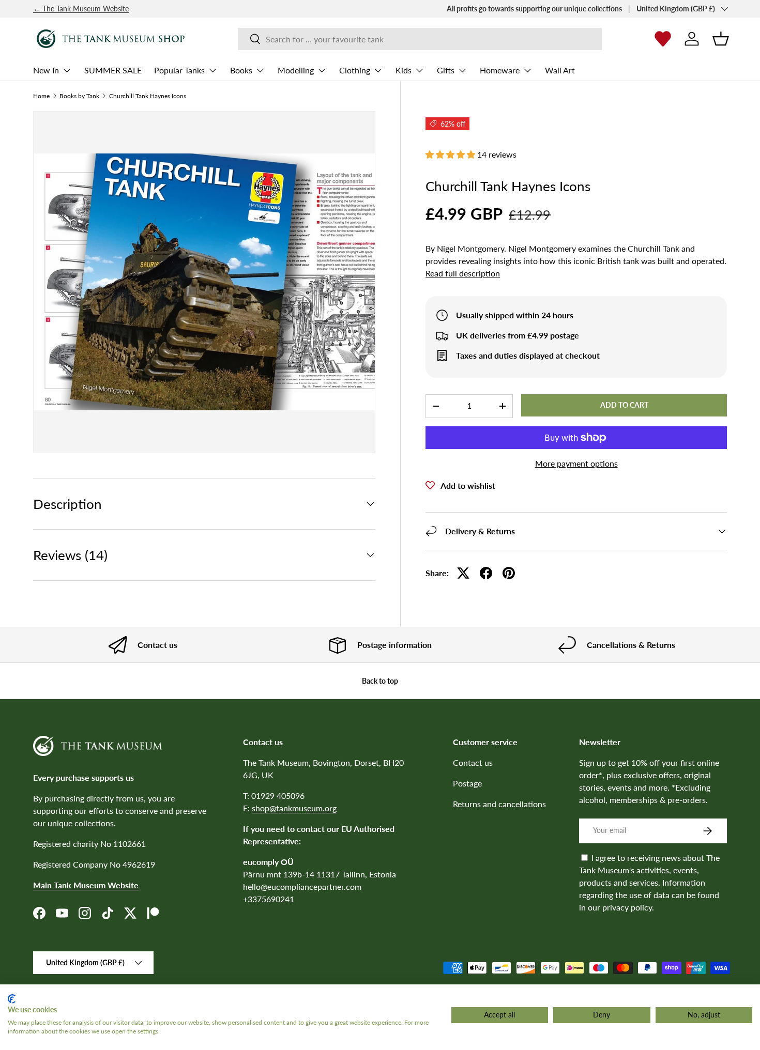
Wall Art (560, 70)
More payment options (576, 463)
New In (46, 70)
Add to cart (624, 404)
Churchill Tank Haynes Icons (147, 96)
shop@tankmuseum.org (294, 808)
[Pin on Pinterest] (508, 573)
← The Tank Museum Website (81, 8)
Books (241, 70)
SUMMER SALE (113, 70)
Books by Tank (79, 96)
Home (41, 96)
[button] (720, 38)
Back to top (380, 680)
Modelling (296, 70)
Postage (467, 783)
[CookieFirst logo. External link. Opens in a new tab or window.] (12, 998)
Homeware (500, 70)
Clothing (354, 70)
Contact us (473, 762)
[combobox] (419, 39)
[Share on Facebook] (486, 573)
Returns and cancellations (499, 804)
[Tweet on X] (463, 573)
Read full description (462, 273)
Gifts (445, 70)
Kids (404, 70)
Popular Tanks (179, 70)
